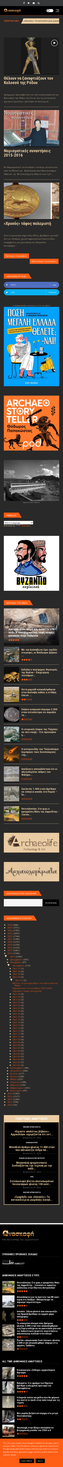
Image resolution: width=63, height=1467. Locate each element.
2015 (13, 956)
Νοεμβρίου (16, 962)
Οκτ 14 (17, 1027)
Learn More (27, 1461)
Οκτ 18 (17, 1016)
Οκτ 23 (17, 1002)
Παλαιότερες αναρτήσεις (44, 261)
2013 (10, 1096)
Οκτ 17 (17, 1019)
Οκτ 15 (17, 1025)
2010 (10, 1104)
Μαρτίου (15, 1084)
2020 (10, 941)
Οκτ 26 (17, 993)
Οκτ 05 (17, 1053)
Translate (26, 525)
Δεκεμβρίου (16, 959)
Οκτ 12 (17, 1033)
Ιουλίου (14, 1073)
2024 (10, 930)
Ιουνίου (14, 1076)
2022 (10, 936)
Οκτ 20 (17, 1010)
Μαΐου (14, 1079)
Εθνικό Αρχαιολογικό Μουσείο (32, 1158)
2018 (10, 947)
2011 (10, 1101)
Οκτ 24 (17, 999)
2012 (10, 1099)
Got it (40, 1461)
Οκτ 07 (17, 1047)
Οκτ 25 (17, 996)
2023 (10, 933)
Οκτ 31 (17, 968)
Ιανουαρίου (16, 1090)
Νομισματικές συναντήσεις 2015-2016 (27, 153)
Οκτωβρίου (19, 965)
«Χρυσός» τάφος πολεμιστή (27, 223)
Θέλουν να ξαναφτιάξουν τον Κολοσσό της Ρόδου (28, 80)
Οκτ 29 (17, 973)
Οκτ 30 (17, 971)
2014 (10, 1093)
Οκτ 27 (20, 980)
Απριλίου (15, 1082)
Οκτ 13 (17, 1030)
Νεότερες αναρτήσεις (16, 255)
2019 (10, 944)
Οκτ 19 (17, 1013)
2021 (10, 938)
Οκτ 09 (17, 1042)
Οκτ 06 (17, 1050)
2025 (10, 927)
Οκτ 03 (17, 1059)
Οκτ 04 (17, 1056)
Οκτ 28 (17, 976)
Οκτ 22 (17, 1005)
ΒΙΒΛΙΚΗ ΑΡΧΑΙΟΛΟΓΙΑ (32, 1127)
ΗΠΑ (32, 1177)
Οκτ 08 (17, 1044)
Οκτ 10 (17, 1039)
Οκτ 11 (17, 1036)
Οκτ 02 (17, 1062)
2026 (10, 924)
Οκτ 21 (17, 1008)
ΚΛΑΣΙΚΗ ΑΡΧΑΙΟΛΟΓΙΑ (32, 1192)
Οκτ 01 (17, 1065)
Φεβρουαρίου (17, 1087)
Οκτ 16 (17, 1022)
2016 (10, 953)
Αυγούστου (16, 1070)
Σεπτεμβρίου (17, 1067)
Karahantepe (32, 1142)
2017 (10, 950)
